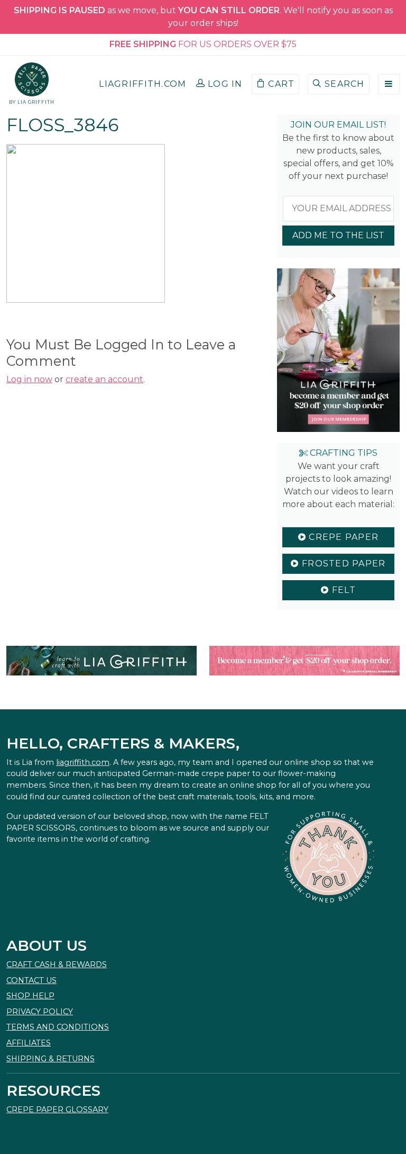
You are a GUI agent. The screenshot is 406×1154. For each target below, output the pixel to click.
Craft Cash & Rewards (56, 964)
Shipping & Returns (50, 1058)
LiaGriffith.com (142, 84)
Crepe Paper (342, 537)
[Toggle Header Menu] (389, 84)
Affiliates (28, 1043)
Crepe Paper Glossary (57, 1109)
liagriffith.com (82, 762)
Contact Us (31, 980)
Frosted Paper (342, 563)
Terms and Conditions (57, 1027)
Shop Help (30, 995)
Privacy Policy (39, 1011)
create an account (104, 379)
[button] (219, 84)
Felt (342, 590)
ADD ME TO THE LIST (338, 235)
